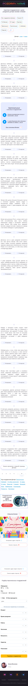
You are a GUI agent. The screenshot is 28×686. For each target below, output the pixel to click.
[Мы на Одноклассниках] (17, 674)
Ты (3, 587)
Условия (4, 679)
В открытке (21, 56)
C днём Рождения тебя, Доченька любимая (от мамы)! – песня (17, 121)
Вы (8, 587)
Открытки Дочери (12, 514)
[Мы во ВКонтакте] (10, 674)
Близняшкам (17, 486)
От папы (3, 484)
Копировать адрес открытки (13, 540)
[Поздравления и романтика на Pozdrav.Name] (14, 4)
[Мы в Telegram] (23, 674)
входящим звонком (7, 505)
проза (25, 36)
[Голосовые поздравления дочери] (11, 30)
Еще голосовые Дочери (12, 127)
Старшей (16, 484)
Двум (2, 486)
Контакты (24, 679)
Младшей (22, 484)
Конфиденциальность (13, 679)
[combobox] (14, 601)
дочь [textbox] (2, 601)
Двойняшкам (8, 486)
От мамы (22, 482)
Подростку (4, 489)
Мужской (4, 593)
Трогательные (20, 479)
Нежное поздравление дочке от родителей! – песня (16, 115)
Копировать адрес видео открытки (13, 568)
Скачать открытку (13, 545)
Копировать (8, 56)
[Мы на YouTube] (4, 674)
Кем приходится (12, 598)
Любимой (3, 482)
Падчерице (11, 489)
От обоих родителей (13, 482)
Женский (12, 593)
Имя (3, 598)
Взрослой (9, 484)
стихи (20, 36)
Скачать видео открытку (13, 573)
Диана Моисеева (12, 664)
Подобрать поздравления (14, 656)
